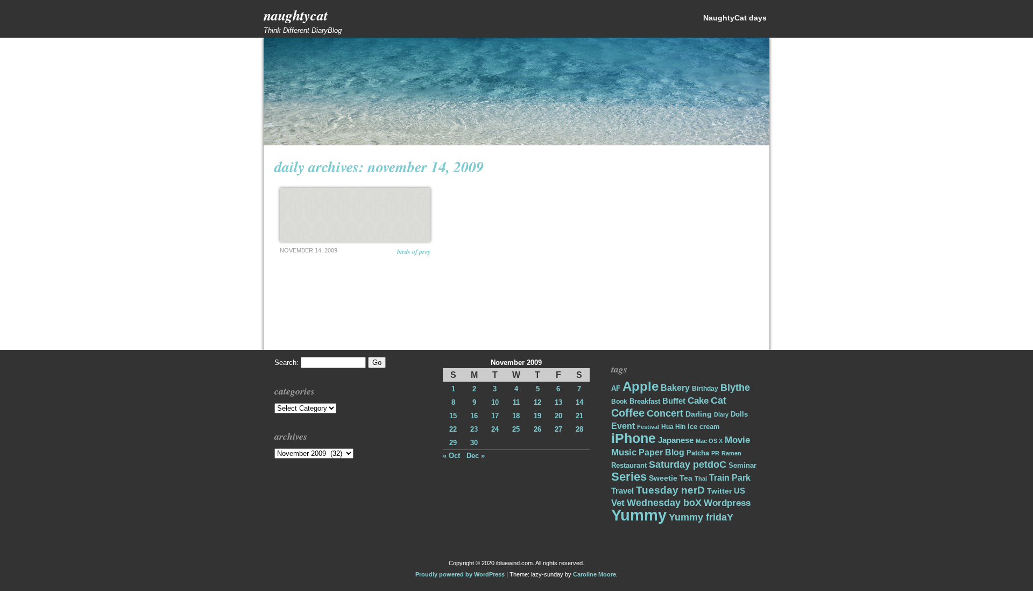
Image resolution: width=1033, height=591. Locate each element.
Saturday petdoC (687, 464)
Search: (286, 362)
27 (558, 429)
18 (516, 416)
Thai (701, 478)
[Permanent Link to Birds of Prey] (355, 215)
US (739, 490)
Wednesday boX (664, 502)
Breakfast (644, 401)
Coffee (628, 413)
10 (495, 402)
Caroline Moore (594, 574)
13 (558, 402)
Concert (665, 413)
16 (474, 416)
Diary (721, 414)
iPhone (633, 438)
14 (579, 402)
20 (558, 416)
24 (495, 429)
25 (516, 429)
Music (623, 452)
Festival (648, 427)
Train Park (730, 477)
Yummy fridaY (701, 517)
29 (453, 443)
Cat (718, 400)
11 (516, 402)
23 (474, 429)
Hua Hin (673, 427)
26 (537, 429)
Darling (698, 414)
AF (615, 388)
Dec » (475, 456)
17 (495, 416)
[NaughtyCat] (516, 143)
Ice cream (704, 427)
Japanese (676, 440)
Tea (686, 478)
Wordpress (727, 503)
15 (453, 416)
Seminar (742, 465)
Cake (698, 401)
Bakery (675, 387)
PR (715, 453)
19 (537, 416)
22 (453, 429)
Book (619, 401)
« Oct (451, 456)
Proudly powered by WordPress (460, 574)
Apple (640, 386)
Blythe (735, 387)
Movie (737, 440)
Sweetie (663, 478)
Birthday (705, 388)
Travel (622, 490)
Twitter (719, 491)
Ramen (731, 453)
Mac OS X (709, 441)
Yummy (639, 515)
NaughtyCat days (735, 17)
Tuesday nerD (670, 490)
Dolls (739, 414)
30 (474, 443)
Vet (618, 503)
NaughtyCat (296, 15)
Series (629, 476)
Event (623, 426)
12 (537, 402)
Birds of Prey (413, 251)
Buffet (673, 401)
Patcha (698, 453)
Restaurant (629, 465)
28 (579, 429)
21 (579, 416)
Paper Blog (661, 452)
